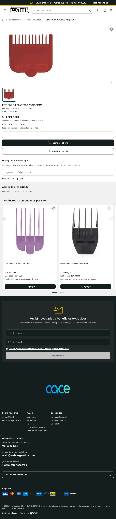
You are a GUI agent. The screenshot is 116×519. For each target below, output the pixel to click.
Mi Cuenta (31, 417)
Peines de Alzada (34, 20)
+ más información (9, 111)
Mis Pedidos (32, 420)
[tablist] (58, 291)
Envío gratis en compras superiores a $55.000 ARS (61, 2)
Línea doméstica (58, 420)
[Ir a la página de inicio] (19, 10)
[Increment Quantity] (109, 134)
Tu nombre (18, 333)
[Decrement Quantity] (7, 134)
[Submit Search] (89, 10)
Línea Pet (55, 424)
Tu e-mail (17, 342)
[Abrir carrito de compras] (111, 10)
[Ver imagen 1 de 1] (9, 95)
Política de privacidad (12, 420)
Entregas (31, 424)
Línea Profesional (15, 20)
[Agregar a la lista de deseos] (111, 29)
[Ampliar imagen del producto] (110, 81)
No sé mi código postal (12, 179)
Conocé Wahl (8, 417)
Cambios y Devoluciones (38, 431)
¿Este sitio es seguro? (36, 427)
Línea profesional (59, 417)
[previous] (4, 219)
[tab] (54, 292)
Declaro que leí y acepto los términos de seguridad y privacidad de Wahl (39, 349)
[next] (112, 219)
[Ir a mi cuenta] (98, 10)
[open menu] (5, 10)
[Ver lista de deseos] (105, 10)
